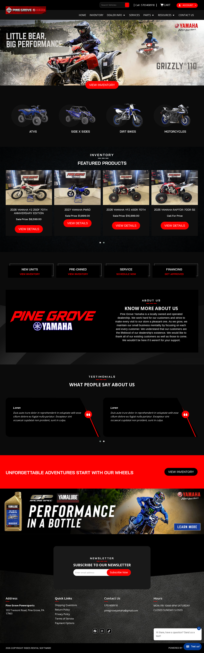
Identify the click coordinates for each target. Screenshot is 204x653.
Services (134, 15)
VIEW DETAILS (29, 229)
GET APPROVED (174, 274)
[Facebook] (95, 631)
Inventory (96, 15)
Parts (147, 15)
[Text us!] (192, 647)
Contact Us (186, 15)
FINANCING (174, 269)
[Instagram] (102, 631)
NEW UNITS (30, 269)
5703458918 (111, 605)
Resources (165, 15)
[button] (100, 242)
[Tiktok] (109, 631)
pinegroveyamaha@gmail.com (121, 610)
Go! (127, 3)
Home (82, 15)
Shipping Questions (66, 605)
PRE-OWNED (78, 269)
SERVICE (126, 269)
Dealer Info (115, 15)
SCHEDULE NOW (126, 274)
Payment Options (64, 623)
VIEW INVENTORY (102, 85)
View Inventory (181, 471)
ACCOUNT (188, 5)
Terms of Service (64, 618)
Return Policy (62, 609)
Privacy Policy (62, 614)
